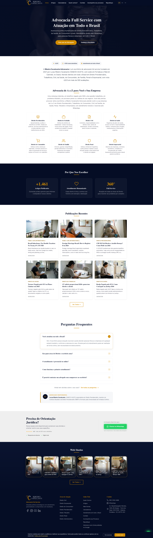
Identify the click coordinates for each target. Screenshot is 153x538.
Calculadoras (62, 3)
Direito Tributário (65, 512)
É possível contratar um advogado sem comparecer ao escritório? (64, 377)
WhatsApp (112, 503)
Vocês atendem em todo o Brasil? (53, 336)
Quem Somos (87, 500)
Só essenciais (108, 535)
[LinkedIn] (39, 510)
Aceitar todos (119, 535)
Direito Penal (63, 516)
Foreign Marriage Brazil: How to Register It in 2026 (76, 244)
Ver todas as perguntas (89, 387)
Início (47, 3)
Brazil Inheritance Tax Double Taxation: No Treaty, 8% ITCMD (41, 244)
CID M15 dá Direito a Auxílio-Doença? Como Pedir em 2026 (109, 244)
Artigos (53, 3)
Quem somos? (73, 3)
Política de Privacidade (41, 536)
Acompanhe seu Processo (91, 519)
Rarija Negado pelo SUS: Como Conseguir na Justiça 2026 (107, 285)
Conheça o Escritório (88, 42)
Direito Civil (63, 500)
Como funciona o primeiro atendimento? (56, 369)
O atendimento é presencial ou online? (55, 361)
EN (122, 2)
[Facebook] (27, 510)
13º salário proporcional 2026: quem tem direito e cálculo (76, 285)
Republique (109, 3)
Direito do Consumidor (66, 506)
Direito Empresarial (65, 503)
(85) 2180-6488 (114, 500)
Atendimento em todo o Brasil (92, 512)
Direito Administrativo (66, 519)
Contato (82, 3)
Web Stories (86, 506)
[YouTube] (35, 510)
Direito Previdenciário (66, 509)
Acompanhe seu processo (95, 3)
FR (125, 2)
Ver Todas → (76, 304)
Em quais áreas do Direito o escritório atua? (57, 353)
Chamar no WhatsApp (116, 426)
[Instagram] (31, 510)
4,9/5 (55, 63)
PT (119, 2)
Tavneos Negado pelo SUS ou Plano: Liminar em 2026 (40, 285)
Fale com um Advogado (66, 42)
